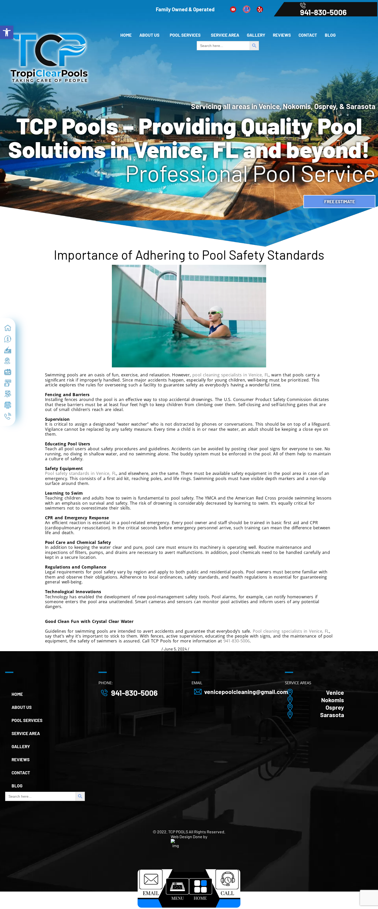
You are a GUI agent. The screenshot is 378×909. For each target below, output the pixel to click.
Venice (335, 693)
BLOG (330, 34)
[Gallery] (8, 372)
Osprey (335, 707)
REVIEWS (282, 34)
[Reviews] (8, 383)
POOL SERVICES (185, 34)
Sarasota (332, 715)
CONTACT (308, 34)
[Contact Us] (8, 394)
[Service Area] (8, 361)
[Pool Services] (8, 350)
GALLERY (256, 34)
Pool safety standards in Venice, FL (80, 473)
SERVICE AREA (225, 34)
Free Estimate (339, 201)
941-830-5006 (323, 12)
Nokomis (332, 700)
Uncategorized (203, 648)
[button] (151, 35)
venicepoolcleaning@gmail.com (246, 692)
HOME (126, 34)
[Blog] (8, 405)
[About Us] (8, 339)
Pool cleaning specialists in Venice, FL (291, 631)
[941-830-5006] (8, 416)
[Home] (8, 328)
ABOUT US (149, 34)
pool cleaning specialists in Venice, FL (230, 375)
